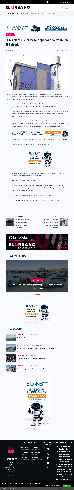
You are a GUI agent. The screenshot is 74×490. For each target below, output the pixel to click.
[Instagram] (48, 458)
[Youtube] (48, 463)
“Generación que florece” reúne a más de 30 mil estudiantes (35, 369)
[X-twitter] (48, 454)
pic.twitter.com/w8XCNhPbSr (42, 195)
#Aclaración (16, 180)
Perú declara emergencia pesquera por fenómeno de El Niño (35, 348)
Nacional (15, 13)
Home (7, 13)
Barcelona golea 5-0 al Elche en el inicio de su (30, 358)
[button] (32, 294)
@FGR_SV (17, 185)
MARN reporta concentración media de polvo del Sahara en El (35, 338)
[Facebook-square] (48, 449)
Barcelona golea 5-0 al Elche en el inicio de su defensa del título (37, 284)
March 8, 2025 (54, 200)
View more (14, 488)
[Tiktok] (48, 467)
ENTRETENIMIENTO (36, 460)
